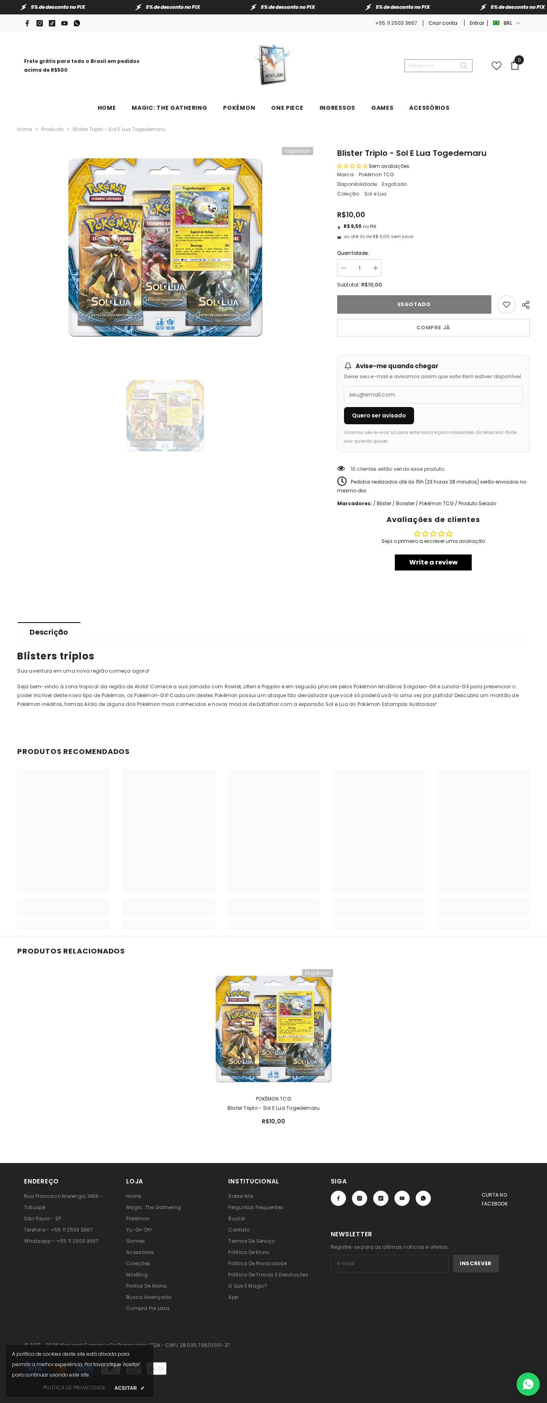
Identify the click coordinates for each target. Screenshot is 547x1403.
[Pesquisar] (438, 65)
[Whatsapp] (77, 23)
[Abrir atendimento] (528, 1384)
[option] (165, 247)
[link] (63, 912)
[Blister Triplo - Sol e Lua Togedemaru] (273, 1029)
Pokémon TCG (376, 174)
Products (52, 129)
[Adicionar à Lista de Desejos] (506, 304)
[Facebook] (27, 23)
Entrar (477, 23)
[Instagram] (39, 23)
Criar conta (443, 23)
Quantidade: (353, 253)
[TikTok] (52, 23)
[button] (352, 166)
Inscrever (476, 1263)
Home (24, 129)
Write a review (433, 562)
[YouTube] (64, 23)
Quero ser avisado (379, 415)
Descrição (49, 632)
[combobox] (432, 66)
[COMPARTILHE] (523, 303)
